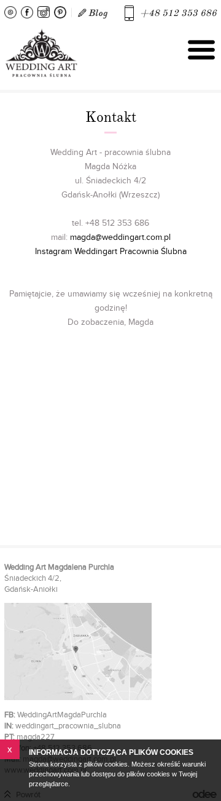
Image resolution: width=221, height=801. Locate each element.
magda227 (36, 737)
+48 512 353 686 (178, 12)
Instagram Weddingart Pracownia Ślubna (111, 252)
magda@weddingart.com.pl (120, 237)
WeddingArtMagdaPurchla (62, 715)
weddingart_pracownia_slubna (68, 726)
